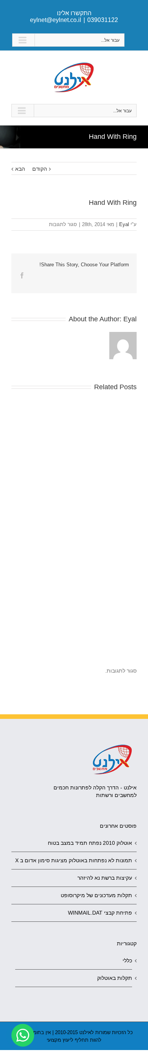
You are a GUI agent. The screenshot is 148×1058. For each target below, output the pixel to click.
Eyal (124, 224)
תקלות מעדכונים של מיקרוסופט (96, 895)
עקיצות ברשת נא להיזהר (104, 878)
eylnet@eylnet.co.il (55, 20)
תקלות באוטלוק (114, 978)
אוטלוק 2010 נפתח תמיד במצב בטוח (90, 843)
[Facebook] (22, 275)
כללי (127, 960)
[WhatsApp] (22, 1035)
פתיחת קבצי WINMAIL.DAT (100, 913)
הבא (20, 169)
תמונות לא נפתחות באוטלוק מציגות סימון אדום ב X (73, 860)
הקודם (39, 169)
